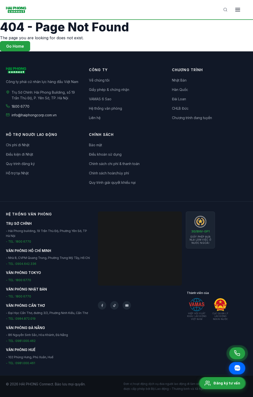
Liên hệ (95, 118)
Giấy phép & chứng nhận (109, 89)
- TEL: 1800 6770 (18, 241)
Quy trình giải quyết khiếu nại (112, 182)
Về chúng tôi (99, 80)
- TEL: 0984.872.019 (21, 318)
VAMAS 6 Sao (100, 99)
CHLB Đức (180, 108)
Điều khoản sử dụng (105, 154)
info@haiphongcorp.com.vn (34, 115)
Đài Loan (179, 99)
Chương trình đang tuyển (192, 118)
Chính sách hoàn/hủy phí (109, 173)
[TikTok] (114, 305)
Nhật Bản (179, 80)
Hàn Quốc (180, 89)
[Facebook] (102, 305)
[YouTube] (127, 305)
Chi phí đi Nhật (17, 145)
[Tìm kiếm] (225, 10)
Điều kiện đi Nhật (19, 154)
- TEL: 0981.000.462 (21, 341)
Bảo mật (95, 145)
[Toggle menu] (237, 9)
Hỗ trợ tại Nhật (17, 173)
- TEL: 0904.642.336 (21, 264)
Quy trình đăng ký (20, 164)
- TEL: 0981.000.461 (20, 363)
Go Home (15, 46)
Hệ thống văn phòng (105, 108)
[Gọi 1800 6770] (237, 353)
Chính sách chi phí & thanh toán (114, 164)
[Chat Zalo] (237, 368)
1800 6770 (20, 106)
